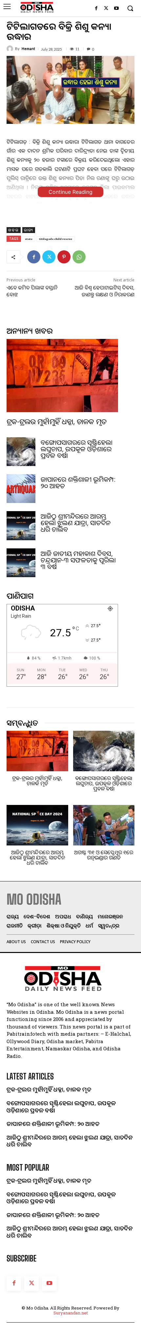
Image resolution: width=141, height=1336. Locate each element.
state (28, 239)
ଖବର (13, 230)
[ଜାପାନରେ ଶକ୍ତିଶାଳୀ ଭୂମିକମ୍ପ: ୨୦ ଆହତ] (21, 488)
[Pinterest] (63, 256)
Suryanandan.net (70, 1313)
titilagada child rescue (55, 239)
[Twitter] (106, 9)
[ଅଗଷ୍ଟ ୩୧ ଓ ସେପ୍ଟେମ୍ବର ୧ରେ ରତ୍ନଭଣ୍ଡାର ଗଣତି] (104, 825)
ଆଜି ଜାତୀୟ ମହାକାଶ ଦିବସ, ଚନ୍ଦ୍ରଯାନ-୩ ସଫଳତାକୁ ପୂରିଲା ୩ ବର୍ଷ (78, 560)
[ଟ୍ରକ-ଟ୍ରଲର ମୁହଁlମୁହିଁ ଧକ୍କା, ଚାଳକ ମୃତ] (62, 375)
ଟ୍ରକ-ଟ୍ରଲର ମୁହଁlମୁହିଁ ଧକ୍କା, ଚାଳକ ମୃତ (57, 421)
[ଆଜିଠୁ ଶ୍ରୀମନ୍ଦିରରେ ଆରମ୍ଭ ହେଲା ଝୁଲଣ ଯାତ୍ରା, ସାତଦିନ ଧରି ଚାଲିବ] (21, 525)
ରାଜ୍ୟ (28, 230)
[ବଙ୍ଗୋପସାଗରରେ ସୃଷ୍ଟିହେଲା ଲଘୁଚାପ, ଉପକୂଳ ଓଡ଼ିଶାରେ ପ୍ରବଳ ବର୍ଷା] (21, 451)
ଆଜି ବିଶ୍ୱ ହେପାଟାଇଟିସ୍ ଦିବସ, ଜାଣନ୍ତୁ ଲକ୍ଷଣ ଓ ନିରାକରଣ (104, 291)
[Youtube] (116, 9)
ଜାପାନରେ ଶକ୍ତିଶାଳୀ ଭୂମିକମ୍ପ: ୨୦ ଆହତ (78, 482)
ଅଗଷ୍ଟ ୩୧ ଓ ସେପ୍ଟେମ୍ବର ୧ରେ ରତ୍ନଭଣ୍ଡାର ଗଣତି (103, 855)
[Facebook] (96, 9)
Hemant (28, 48)
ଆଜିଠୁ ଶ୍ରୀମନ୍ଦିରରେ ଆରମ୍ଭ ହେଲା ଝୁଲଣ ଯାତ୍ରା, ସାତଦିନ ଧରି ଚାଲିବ (76, 523)
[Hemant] (11, 48)
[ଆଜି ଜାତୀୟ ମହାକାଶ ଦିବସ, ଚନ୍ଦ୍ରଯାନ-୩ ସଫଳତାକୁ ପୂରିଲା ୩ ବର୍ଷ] (21, 562)
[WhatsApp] (79, 256)
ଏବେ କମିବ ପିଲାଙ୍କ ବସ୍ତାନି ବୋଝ (32, 291)
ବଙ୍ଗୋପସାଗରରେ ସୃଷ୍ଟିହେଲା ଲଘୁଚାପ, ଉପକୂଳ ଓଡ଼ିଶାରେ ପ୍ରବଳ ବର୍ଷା (76, 449)
